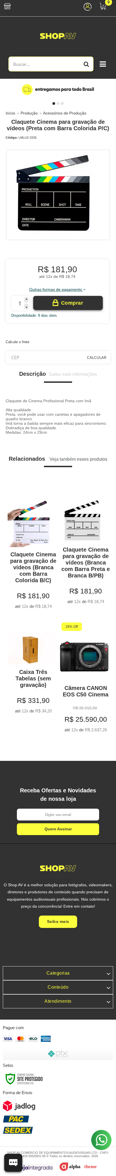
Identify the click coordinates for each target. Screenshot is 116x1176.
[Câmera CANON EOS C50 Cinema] (84, 679)
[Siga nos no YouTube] (57, 950)
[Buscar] (86, 64)
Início (10, 113)
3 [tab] (62, 103)
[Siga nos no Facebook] (42, 950)
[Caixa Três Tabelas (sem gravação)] (31, 669)
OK (97, 357)
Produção (29, 113)
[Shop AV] (58, 36)
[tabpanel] (58, 89)
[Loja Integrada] (31, 1167)
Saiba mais (58, 921)
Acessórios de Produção (64, 113)
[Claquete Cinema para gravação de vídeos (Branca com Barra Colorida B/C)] (31, 550)
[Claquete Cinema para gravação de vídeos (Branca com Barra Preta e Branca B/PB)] (84, 548)
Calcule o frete (17, 342)
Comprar (72, 303)
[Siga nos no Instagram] (72, 950)
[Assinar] (58, 829)
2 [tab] (58, 103)
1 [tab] (53, 103)
